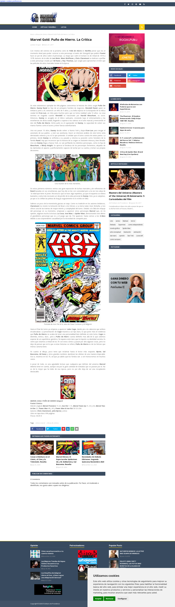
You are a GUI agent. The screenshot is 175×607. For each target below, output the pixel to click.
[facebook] (125, 4)
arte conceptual (115, 232)
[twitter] (128, 4)
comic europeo (115, 239)
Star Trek (130, 236)
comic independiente (135, 225)
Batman (125, 221)
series (118, 221)
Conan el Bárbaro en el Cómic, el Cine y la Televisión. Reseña (40, 459)
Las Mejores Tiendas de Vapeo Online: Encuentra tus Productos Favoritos (53, 563)
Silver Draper (36, 45)
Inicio (32, 34)
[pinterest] (136, 4)
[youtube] (140, 4)
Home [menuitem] (34, 27)
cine (111, 221)
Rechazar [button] (109, 599)
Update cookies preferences (11, 1)
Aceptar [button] (98, 599)
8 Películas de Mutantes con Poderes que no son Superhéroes (131, 106)
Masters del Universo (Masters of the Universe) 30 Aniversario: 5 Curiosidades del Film (126, 196)
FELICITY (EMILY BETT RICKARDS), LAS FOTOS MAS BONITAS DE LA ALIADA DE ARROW (130, 564)
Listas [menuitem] (63, 27)
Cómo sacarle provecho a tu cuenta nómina (52, 552)
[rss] (144, 4)
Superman (121, 225)
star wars (113, 236)
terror (133, 221)
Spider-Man (126, 228)
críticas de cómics (41, 34)
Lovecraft (139, 236)
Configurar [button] (122, 599)
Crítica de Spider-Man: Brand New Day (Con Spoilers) (131, 153)
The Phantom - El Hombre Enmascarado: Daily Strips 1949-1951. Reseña (130, 118)
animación (137, 232)
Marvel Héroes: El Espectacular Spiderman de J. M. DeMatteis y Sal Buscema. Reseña (66, 460)
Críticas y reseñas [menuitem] (48, 27)
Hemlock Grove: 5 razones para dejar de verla (132, 129)
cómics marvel (40, 423)
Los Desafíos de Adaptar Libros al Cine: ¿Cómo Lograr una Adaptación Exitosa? (52, 575)
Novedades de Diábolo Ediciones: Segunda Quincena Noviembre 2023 (93, 459)
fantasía (112, 225)
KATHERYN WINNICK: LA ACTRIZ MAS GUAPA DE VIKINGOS (132, 552)
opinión (122, 236)
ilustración (127, 232)
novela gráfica (115, 228)
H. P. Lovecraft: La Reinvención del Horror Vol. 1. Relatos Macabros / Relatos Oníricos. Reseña (132, 141)
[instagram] (132, 4)
